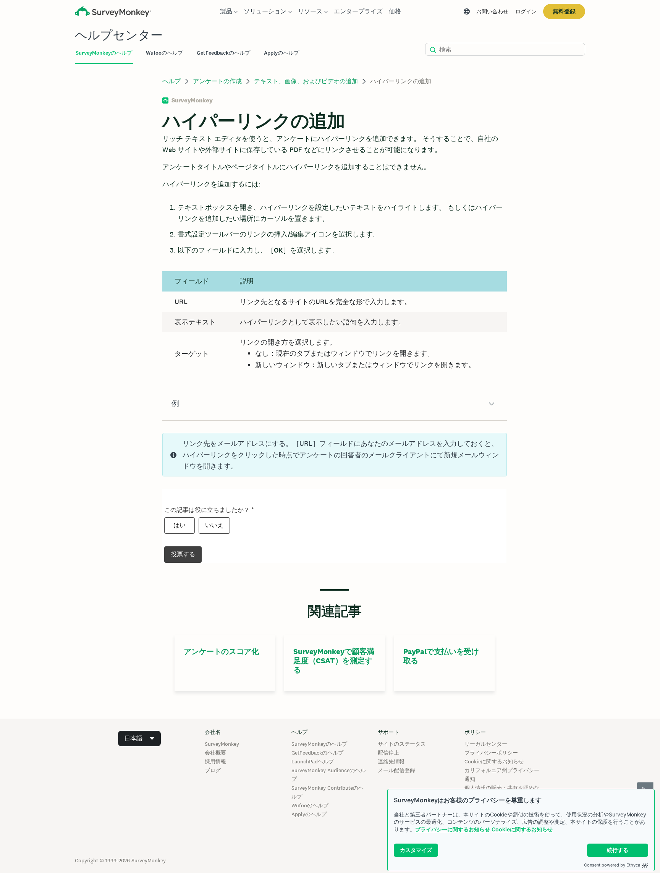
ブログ (213, 770)
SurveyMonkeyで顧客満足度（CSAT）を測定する (333, 660)
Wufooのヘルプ (309, 805)
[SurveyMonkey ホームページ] (113, 12)
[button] (334, 403)
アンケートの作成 (217, 81)
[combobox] (139, 738)
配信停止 (388, 752)
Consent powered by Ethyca (612, 865)
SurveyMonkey (222, 743)
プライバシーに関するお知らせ (452, 829)
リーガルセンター (485, 743)
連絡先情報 (391, 761)
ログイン (526, 11)
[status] (334, 454)
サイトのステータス (402, 743)
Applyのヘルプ (309, 814)
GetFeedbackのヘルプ (317, 752)
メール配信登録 (396, 770)
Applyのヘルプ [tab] (281, 53)
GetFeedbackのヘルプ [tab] (223, 53)
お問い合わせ (492, 11)
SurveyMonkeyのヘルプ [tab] (104, 53)
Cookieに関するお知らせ (522, 829)
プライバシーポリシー (491, 752)
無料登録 (564, 11)
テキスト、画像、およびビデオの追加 (306, 81)
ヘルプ (171, 81)
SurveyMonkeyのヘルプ (319, 743)
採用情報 (215, 761)
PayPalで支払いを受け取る (441, 656)
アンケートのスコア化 (221, 651)
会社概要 (215, 752)
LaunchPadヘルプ (312, 761)
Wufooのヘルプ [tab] (164, 53)
